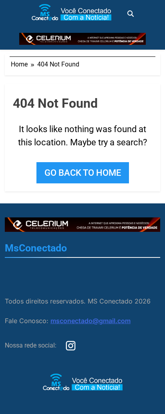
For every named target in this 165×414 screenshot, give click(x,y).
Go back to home (82, 173)
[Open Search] (130, 13)
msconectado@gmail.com (90, 321)
